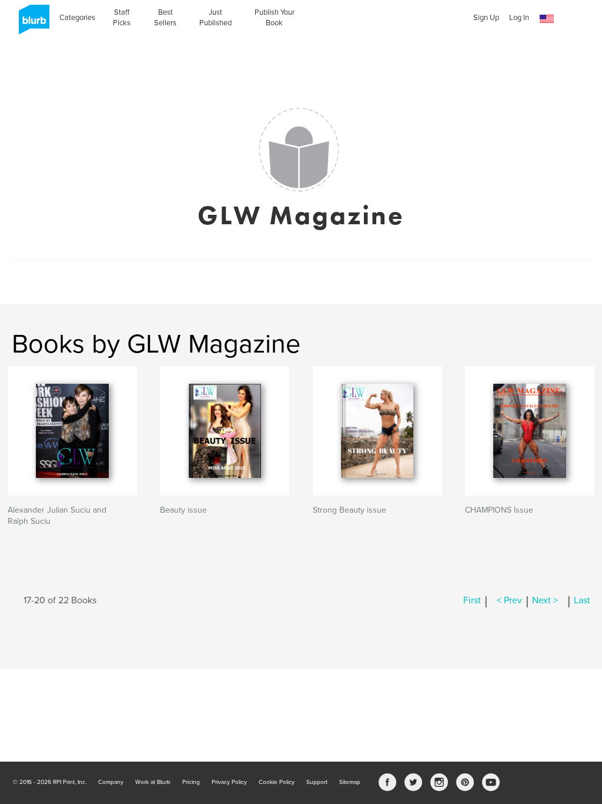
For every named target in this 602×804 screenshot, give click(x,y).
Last (582, 600)
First (472, 600)
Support (316, 782)
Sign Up (486, 17)
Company (110, 782)
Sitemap (349, 782)
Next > (545, 600)
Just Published (215, 18)
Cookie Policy (277, 782)
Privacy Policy (229, 782)
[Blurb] (30, 23)
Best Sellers (165, 18)
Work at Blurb (152, 782)
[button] (547, 19)
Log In (519, 17)
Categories (77, 17)
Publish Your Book (275, 18)
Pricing (191, 782)
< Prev (509, 600)
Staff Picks (122, 18)
